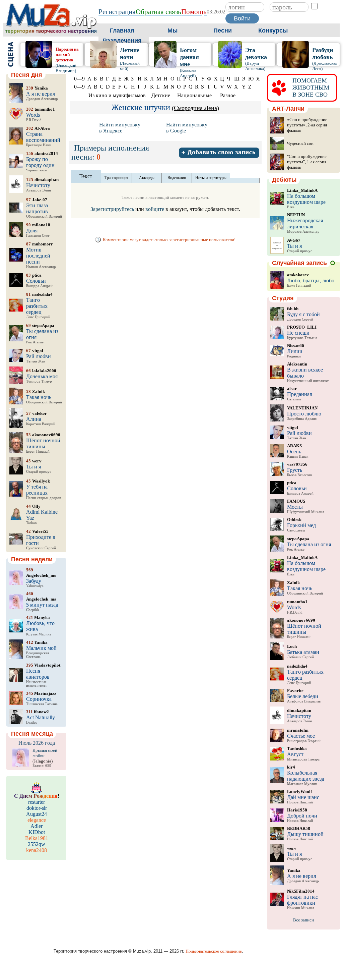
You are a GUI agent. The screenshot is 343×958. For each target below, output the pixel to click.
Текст (85, 176)
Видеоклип (176, 177)
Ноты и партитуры (210, 177)
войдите (154, 209)
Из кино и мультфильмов (117, 95)
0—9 (79, 78)
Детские (160, 95)
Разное (227, 95)
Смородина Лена (195, 108)
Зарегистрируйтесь (112, 209)
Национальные (194, 95)
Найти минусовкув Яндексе (119, 127)
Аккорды (146, 177)
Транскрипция (116, 177)
